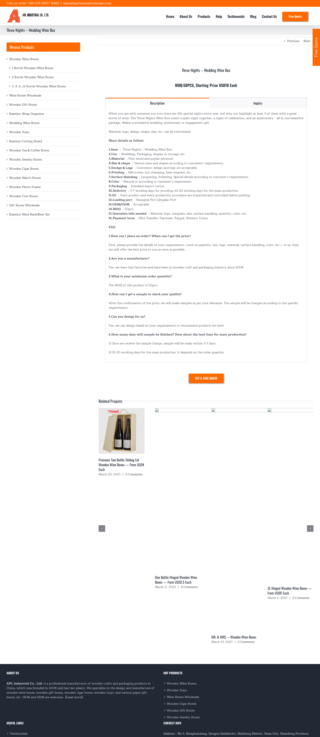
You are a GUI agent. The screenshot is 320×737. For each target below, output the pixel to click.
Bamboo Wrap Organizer (26, 113)
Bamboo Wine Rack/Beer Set (29, 214)
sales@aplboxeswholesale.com (87, 3)
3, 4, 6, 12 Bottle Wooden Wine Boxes (39, 86)
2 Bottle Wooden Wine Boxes (33, 77)
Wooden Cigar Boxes (24, 168)
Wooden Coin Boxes (23, 196)
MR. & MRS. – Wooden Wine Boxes (233, 637)
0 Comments (134, 474)
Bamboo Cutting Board (25, 141)
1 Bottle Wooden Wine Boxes (32, 68)
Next (306, 41)
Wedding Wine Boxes (24, 122)
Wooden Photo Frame (25, 187)
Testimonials (19, 733)
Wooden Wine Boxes (24, 59)
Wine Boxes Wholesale (25, 95)
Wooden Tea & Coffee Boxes (29, 150)
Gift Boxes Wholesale (24, 205)
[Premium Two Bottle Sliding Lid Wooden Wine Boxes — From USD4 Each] (122, 410)
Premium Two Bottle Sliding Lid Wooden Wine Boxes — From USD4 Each (121, 464)
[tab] (157, 103)
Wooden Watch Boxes (25, 177)
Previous (293, 41)
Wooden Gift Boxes (23, 104)
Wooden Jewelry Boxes (25, 159)
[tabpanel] (206, 235)
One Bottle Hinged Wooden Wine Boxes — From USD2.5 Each (176, 580)
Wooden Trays (19, 132)
